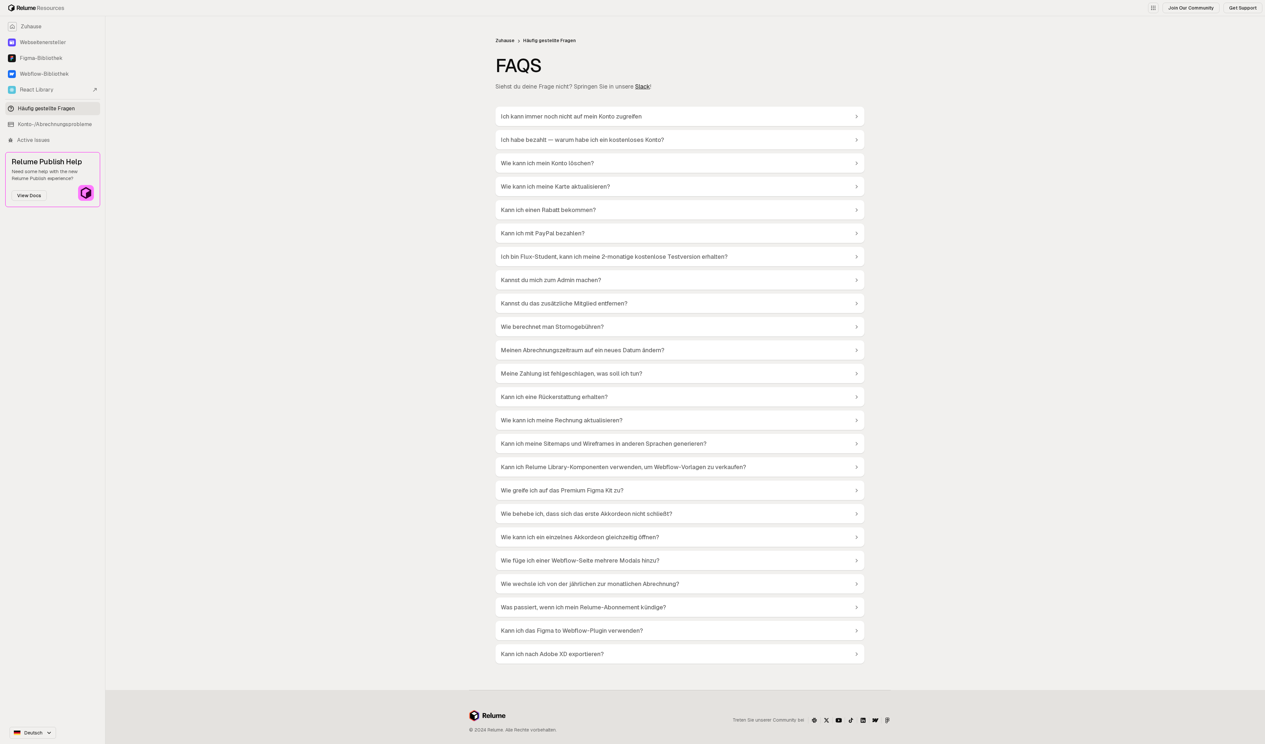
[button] (1153, 8)
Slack (642, 86)
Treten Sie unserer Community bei (768, 720)
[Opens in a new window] (814, 720)
